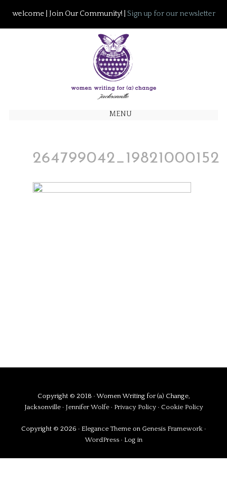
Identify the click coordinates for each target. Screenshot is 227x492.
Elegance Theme (106, 428)
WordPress (102, 439)
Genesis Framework (172, 428)
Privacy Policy (136, 407)
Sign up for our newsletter (171, 14)
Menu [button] (120, 114)
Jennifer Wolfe (88, 407)
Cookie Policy (182, 407)
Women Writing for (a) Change (113, 64)
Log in (133, 439)
